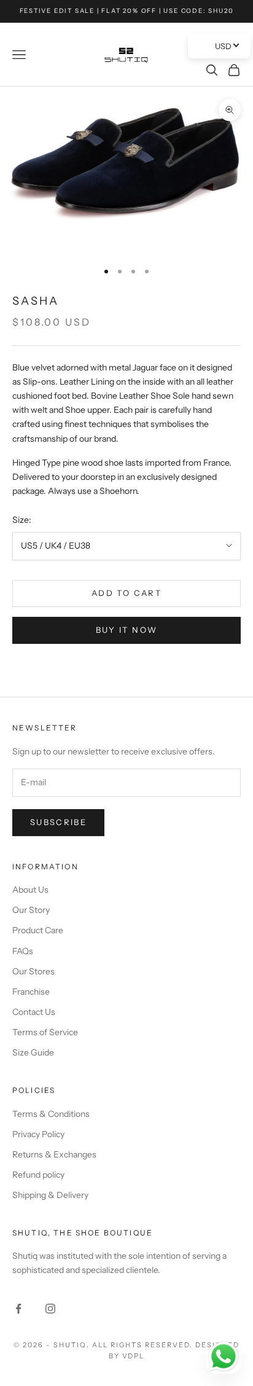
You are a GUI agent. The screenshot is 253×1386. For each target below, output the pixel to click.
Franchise (31, 991)
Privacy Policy (38, 1134)
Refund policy (38, 1174)
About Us (30, 889)
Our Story (31, 909)
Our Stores (33, 971)
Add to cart (126, 593)
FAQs (22, 951)
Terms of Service (45, 1032)
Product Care (37, 930)
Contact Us (33, 1011)
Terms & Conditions (51, 1113)
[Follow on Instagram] (50, 1308)
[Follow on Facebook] (18, 1308)
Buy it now (126, 630)
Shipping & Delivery (50, 1194)
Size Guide (33, 1052)
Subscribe (58, 822)
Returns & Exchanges (54, 1154)
